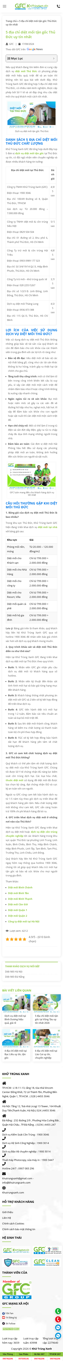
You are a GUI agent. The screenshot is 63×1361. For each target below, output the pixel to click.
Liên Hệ (6, 1217)
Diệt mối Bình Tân (18, 893)
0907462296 (8, 1359)
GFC (11, 44)
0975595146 (23, 1359)
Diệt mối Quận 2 (17, 915)
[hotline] (58, 6)
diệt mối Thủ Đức (26, 71)
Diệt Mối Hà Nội (13, 971)
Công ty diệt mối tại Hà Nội (23, 921)
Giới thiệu (7, 1212)
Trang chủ (11, 21)
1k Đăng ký (11, 1317)
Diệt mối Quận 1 (17, 910)
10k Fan (9, 1313)
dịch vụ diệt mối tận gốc (29, 153)
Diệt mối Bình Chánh (20, 887)
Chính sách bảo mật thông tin (18, 1229)
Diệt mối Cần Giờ (18, 904)
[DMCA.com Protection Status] (11, 1328)
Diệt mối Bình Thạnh (20, 898)
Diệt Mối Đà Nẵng (14, 976)
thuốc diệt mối (14, 780)
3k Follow (10, 1323)
